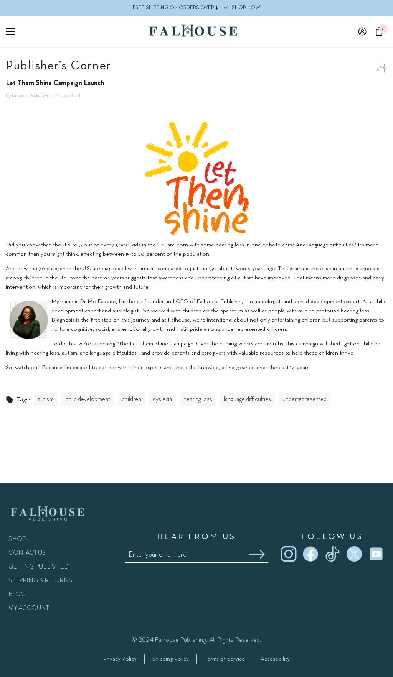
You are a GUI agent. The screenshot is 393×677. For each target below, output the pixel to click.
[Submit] (257, 554)
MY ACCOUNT (28, 607)
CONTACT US (27, 552)
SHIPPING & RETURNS (40, 580)
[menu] (10, 31)
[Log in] (362, 31)
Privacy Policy (120, 659)
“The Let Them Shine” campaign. (156, 344)
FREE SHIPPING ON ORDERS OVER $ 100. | (196, 7)
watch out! (28, 367)
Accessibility (275, 659)
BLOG (16, 594)
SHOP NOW (246, 7)
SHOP (17, 538)
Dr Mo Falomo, (98, 301)
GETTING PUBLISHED (38, 566)
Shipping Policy (170, 659)
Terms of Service (225, 659)
